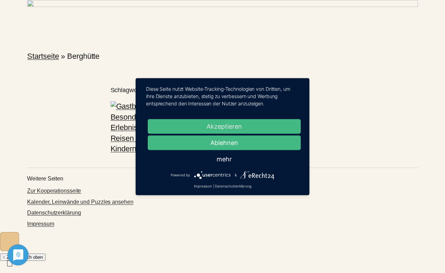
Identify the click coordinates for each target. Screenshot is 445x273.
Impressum (40, 224)
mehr (224, 158)
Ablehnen (224, 142)
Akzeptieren (224, 126)
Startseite (43, 56)
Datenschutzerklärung (54, 213)
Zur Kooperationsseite (54, 191)
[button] (9, 241)
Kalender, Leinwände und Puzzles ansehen (80, 202)
